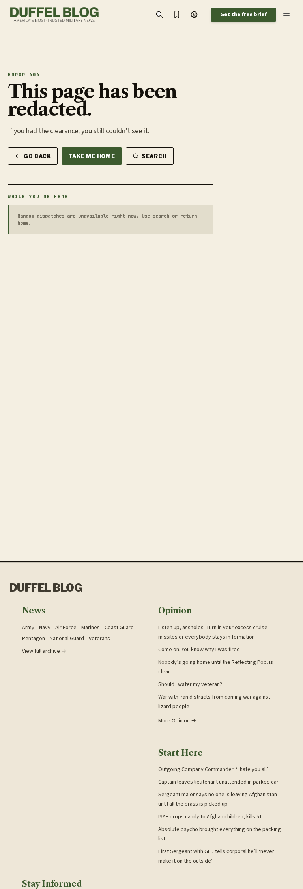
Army (28, 628)
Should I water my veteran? (190, 684)
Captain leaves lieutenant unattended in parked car (218, 782)
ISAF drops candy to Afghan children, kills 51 (210, 817)
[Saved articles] (177, 15)
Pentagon (33, 639)
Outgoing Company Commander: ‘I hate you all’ (213, 769)
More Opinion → (177, 721)
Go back (37, 156)
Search (154, 156)
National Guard (67, 639)
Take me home (91, 156)
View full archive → (44, 651)
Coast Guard (119, 628)
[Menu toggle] (286, 15)
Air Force (66, 628)
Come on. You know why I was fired (199, 650)
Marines (90, 628)
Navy (44, 628)
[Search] (159, 15)
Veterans (99, 639)
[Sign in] (194, 15)
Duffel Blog (45, 587)
